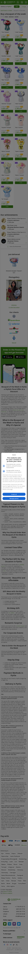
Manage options (14, 498)
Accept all (14, 494)
